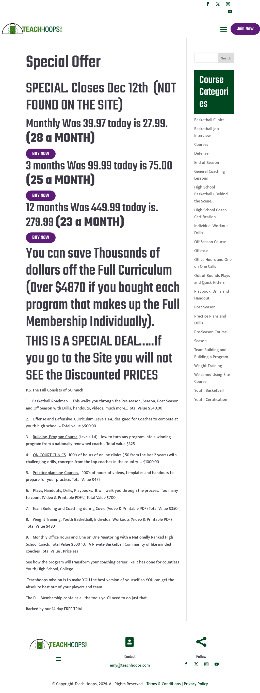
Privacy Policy (196, 684)
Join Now (245, 29)
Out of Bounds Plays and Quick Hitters (212, 279)
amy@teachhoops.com (130, 665)
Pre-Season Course (210, 332)
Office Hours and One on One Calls (213, 263)
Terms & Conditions (164, 684)
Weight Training (208, 366)
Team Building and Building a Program (211, 353)
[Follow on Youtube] (230, 11)
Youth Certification (210, 399)
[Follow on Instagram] (228, 4)
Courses (201, 144)
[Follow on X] (218, 4)
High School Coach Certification (210, 213)
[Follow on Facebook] (208, 4)
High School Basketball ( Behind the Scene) (211, 194)
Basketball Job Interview (206, 132)
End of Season (206, 162)
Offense (201, 250)
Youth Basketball (209, 390)
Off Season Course (210, 242)
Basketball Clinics (209, 120)
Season (200, 341)
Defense (201, 153)
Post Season (205, 307)
